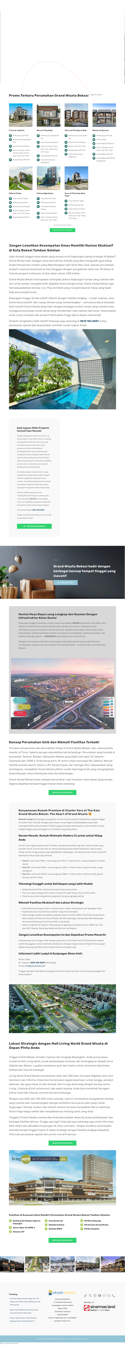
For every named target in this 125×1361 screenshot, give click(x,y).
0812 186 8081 (89, 321)
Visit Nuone (24, 78)
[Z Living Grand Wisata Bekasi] (12, 1264)
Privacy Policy (68, 1339)
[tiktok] (85, 1295)
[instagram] (94, 1295)
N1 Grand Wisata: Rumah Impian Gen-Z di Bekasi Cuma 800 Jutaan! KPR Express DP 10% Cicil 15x (25, 1302)
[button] (9, 1343)
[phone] (113, 1295)
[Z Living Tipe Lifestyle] (88, 1264)
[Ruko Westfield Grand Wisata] (113, 1264)
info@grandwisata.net (35, 966)
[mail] (108, 1295)
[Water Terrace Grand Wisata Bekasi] (62, 1264)
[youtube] (99, 1295)
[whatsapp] (104, 1295)
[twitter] (90, 1295)
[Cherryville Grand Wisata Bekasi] (37, 1264)
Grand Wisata (84, 1339)
